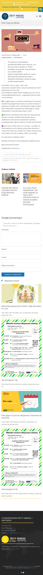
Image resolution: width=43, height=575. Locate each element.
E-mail (4, 257)
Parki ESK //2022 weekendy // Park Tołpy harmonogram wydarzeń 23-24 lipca (21, 159)
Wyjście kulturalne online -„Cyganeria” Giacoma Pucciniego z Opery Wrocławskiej (32, 191)
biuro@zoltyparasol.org (22, 4)
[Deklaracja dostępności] (30, 7)
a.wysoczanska (6, 57)
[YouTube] (21, 9)
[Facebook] (21, 572)
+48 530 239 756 (33, 2)
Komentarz (5, 230)
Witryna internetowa (8, 265)
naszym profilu (14, 549)
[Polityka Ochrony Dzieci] (11, 7)
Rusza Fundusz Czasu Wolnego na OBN (17, 154)
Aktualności (16, 148)
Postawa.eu (34, 568)
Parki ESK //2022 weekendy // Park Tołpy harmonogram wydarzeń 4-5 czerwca (10, 193)
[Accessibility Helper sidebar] (40, 9)
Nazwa (4, 249)
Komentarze (18, 57)
